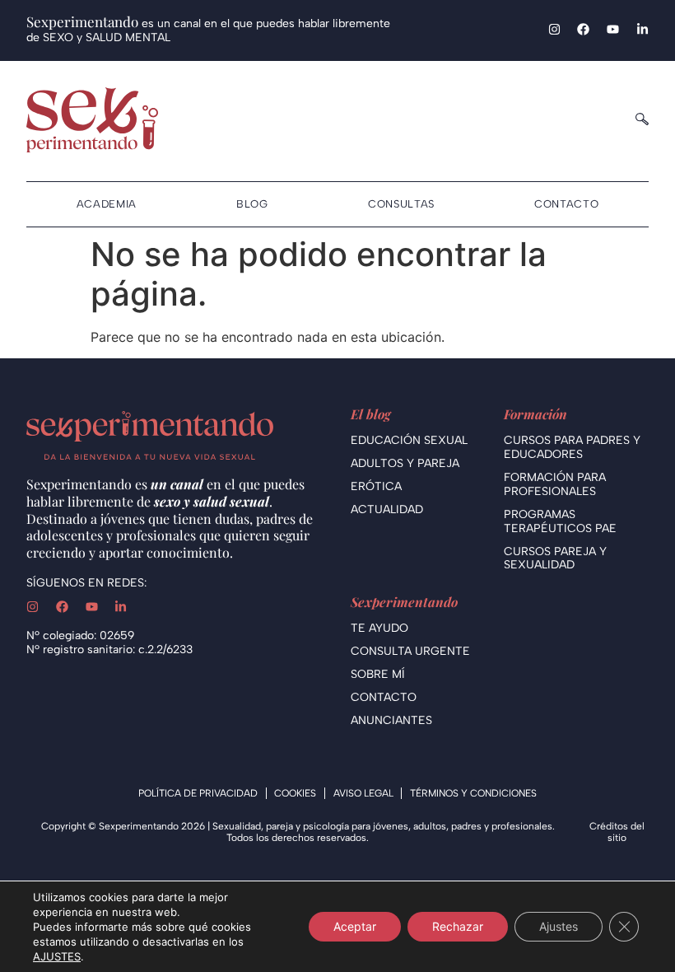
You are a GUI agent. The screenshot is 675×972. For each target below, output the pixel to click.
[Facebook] (583, 29)
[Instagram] (554, 29)
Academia (107, 204)
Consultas (401, 204)
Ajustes (558, 926)
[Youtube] (613, 29)
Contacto (566, 204)
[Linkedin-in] (642, 29)
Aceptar (354, 926)
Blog (252, 204)
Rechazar (457, 926)
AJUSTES (57, 956)
